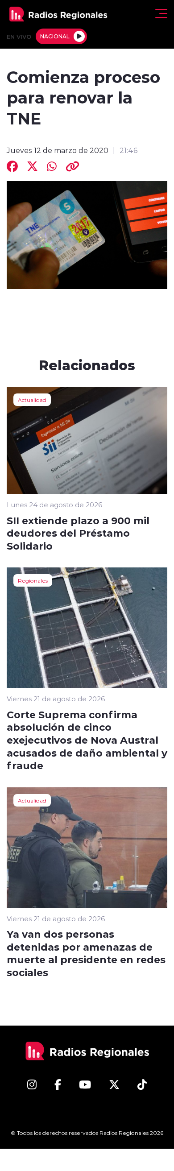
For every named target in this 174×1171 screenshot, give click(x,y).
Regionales (33, 580)
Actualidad (32, 399)
